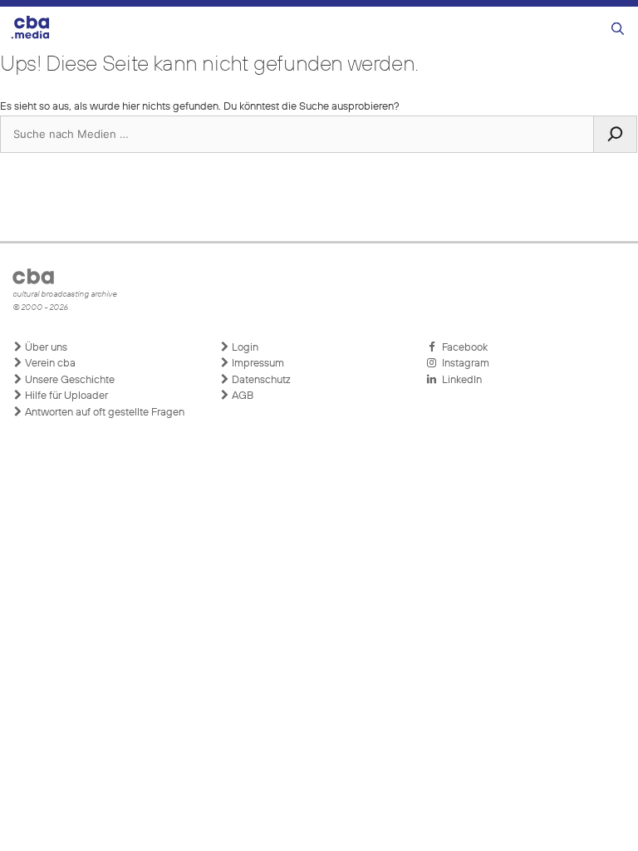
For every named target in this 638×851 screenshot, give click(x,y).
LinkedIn (459, 380)
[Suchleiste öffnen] (618, 29)
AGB (241, 396)
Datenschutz (260, 380)
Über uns (44, 347)
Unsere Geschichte (68, 380)
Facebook (462, 347)
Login (243, 347)
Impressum (256, 363)
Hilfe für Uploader (65, 396)
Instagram (463, 363)
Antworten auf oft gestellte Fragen (103, 412)
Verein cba (49, 363)
